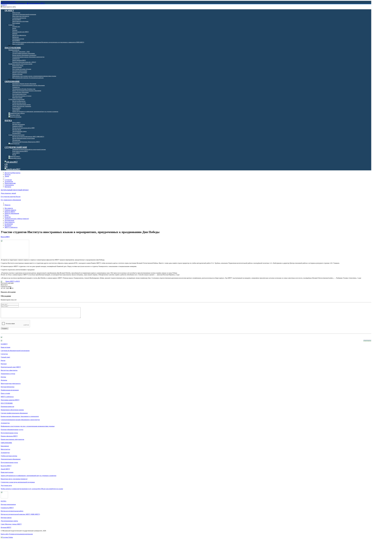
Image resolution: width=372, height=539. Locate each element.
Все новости (9, 208)
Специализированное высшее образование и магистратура (20, 419)
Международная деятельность (11, 383)
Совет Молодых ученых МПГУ (11, 524)
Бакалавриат (5, 446)
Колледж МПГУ (6, 466)
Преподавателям (10, 183)
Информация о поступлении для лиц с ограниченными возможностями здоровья (27, 426)
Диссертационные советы (9, 521)
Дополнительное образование (11, 459)
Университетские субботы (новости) (17, 218)
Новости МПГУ (10, 211)
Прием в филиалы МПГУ (9, 436)
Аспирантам (9, 181)
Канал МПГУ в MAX (13, 281)
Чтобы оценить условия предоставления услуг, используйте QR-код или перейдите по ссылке (32, 489)
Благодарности (10, 222)
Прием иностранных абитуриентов (12, 439)
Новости (7, 205)
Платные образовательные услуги (12, 429)
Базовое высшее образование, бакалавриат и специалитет (20, 416)
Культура (8, 217)
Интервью (8, 225)
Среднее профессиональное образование (14, 413)
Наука (7, 215)
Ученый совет (5, 357)
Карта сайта (5, 534)
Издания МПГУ (6, 527)
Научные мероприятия (8, 504)
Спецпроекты (9, 185)
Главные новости (10, 210)
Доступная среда (6, 485)
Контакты (8, 187)
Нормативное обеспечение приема (12, 410)
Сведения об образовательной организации (15, 350)
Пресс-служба (5, 393)
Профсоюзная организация (10, 390)
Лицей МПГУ (5, 469)
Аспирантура (5, 423)
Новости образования (12, 213)
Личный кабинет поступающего (14, 3)
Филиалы (4, 380)
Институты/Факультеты (12, 173)
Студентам (8, 180)
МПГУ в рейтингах (11, 227)
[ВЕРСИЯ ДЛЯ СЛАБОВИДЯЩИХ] (11, 162)
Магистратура (5, 449)
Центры (3, 377)
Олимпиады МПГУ (7, 508)
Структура (4, 354)
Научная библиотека (7, 387)
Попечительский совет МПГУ (11, 367)
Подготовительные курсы (9, 433)
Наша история (5, 347)
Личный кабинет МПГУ (36, 3)
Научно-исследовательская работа (12, 511)
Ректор (3, 360)
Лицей (7, 176)
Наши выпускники (7, 472)
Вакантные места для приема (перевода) (14, 479)
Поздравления (9, 220)
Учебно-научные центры (9, 456)
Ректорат (4, 364)
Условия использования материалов (21, 534)
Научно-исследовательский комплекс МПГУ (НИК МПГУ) (20, 514)
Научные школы (6, 517)
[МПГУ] (4, 5)
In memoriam (9, 224)
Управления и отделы (8, 373)
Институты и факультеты (9, 370)
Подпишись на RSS (9, 1)
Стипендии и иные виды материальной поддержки (18, 482)
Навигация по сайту (9, 7)
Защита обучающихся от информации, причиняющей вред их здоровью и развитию (28, 475)
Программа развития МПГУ (10, 400)
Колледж (7, 174)
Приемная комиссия (7, 406)
